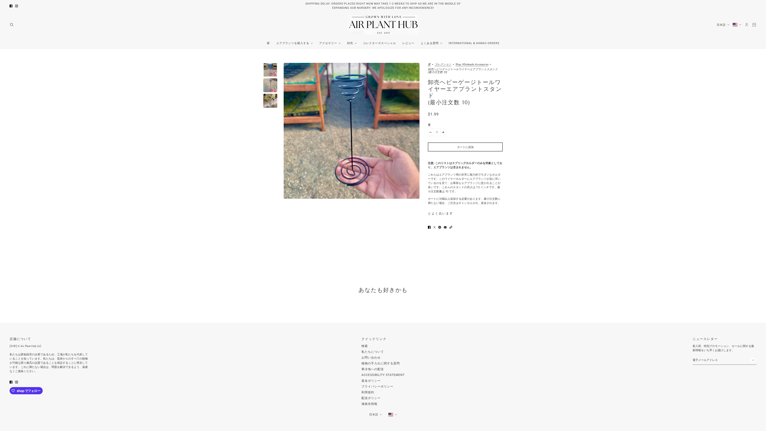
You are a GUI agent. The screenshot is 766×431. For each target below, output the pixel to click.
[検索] (12, 25)
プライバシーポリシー (377, 386)
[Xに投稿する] (434, 227)
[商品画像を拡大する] (352, 131)
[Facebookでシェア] (429, 227)
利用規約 (367, 392)
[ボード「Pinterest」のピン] (440, 227)
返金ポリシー (371, 381)
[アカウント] (746, 25)
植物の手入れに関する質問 (380, 363)
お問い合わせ (371, 357)
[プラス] (443, 132)
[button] (451, 227)
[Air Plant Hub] (383, 25)
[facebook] (11, 6)
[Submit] (753, 360)
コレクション (443, 64)
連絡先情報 (369, 404)
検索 (364, 346)
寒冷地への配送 (372, 369)
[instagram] (17, 6)
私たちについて (372, 352)
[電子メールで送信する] (445, 227)
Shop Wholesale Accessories (471, 64)
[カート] (754, 25)
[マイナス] (430, 132)
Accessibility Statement (383, 375)
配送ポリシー (371, 398)
